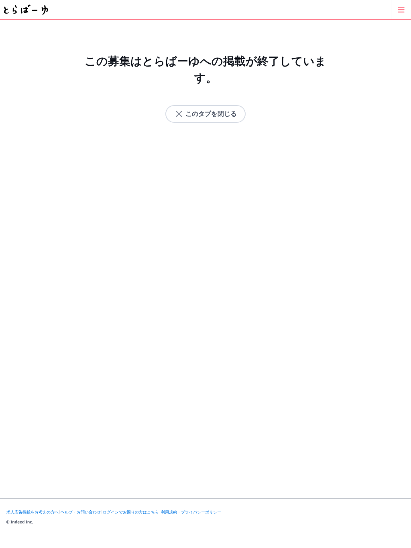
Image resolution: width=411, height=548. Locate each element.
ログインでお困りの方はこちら (131, 512)
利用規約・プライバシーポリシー (191, 512)
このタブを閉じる (211, 113)
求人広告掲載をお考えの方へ (32, 512)
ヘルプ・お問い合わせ (81, 512)
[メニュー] (401, 9)
